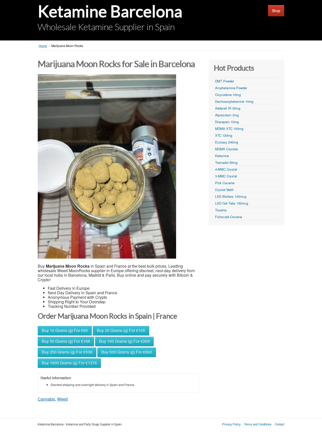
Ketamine (222, 155)
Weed (62, 399)
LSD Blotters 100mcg (230, 196)
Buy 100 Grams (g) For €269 (124, 341)
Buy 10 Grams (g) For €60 (65, 330)
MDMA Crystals (226, 149)
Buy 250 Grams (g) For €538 (67, 352)
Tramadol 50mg (226, 162)
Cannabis (46, 399)
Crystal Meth (224, 189)
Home (43, 45)
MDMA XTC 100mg (229, 128)
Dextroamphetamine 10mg (234, 101)
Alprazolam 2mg (227, 115)
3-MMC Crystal (226, 176)
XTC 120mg (223, 135)
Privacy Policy (231, 424)
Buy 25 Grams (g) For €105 (121, 330)
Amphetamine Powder (231, 87)
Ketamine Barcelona (110, 11)
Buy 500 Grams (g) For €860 (126, 352)
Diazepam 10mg (227, 121)
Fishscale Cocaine (228, 216)
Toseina (220, 210)
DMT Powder (224, 81)
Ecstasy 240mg (226, 142)
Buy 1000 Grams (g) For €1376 (69, 363)
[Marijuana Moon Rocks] (107, 166)
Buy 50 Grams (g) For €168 (66, 341)
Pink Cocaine (224, 182)
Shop (276, 10)
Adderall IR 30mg (227, 108)
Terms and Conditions (257, 424)
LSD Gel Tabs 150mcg (231, 203)
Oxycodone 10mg (228, 94)
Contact (279, 424)
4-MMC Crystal (226, 169)
